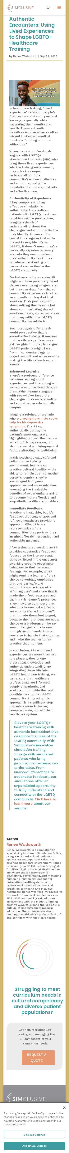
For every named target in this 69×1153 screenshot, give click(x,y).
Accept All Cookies (34, 1145)
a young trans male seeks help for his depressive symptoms (33, 422)
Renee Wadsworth (25, 56)
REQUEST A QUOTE (36, 1058)
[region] (34, 1127)
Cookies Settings (34, 1134)
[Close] (64, 1107)
